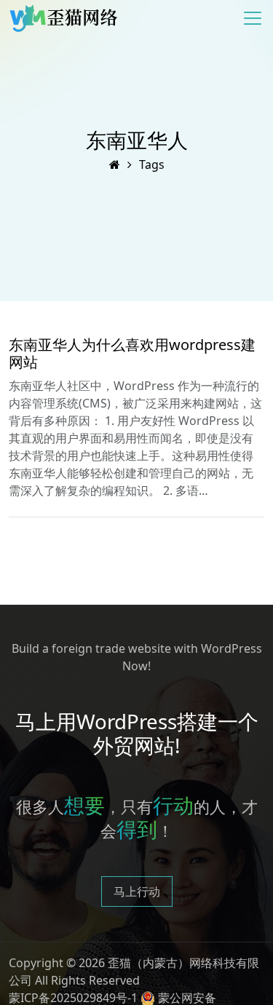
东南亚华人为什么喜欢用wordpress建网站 (132, 353)
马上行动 (137, 891)
